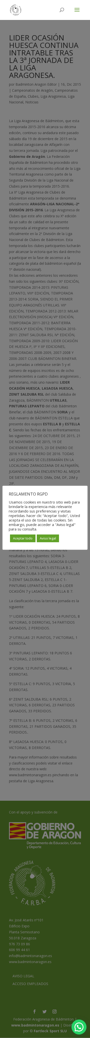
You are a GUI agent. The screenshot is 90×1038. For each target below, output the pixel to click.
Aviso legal (48, 538)
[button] (79, 1027)
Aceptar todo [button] (22, 538)
